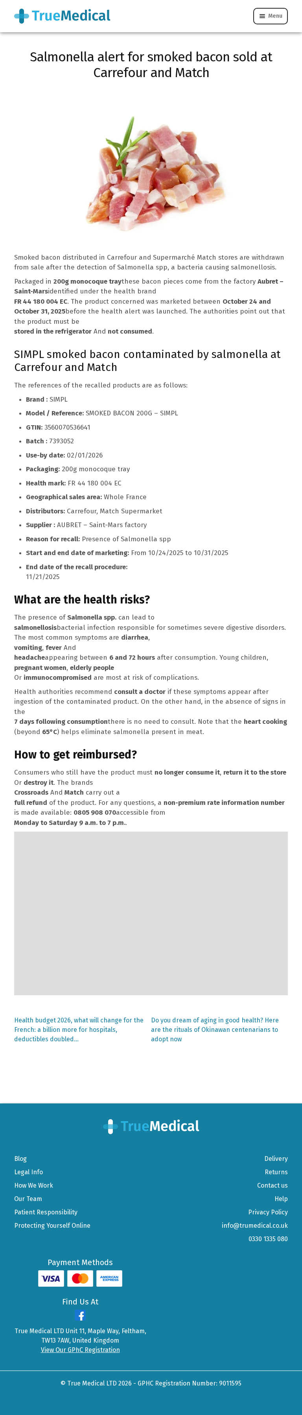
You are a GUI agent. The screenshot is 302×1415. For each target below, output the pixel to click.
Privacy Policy (268, 1212)
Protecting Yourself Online (52, 1225)
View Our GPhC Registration (80, 1350)
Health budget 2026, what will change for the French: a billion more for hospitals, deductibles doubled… (79, 1029)
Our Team (28, 1199)
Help (281, 1199)
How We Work (33, 1185)
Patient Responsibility (45, 1212)
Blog (20, 1158)
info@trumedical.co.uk (255, 1225)
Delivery (276, 1158)
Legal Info (28, 1172)
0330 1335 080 (268, 1239)
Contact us (272, 1185)
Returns (276, 1172)
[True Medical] (151, 1126)
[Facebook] (80, 1318)
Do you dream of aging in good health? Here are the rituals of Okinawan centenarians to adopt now (215, 1030)
